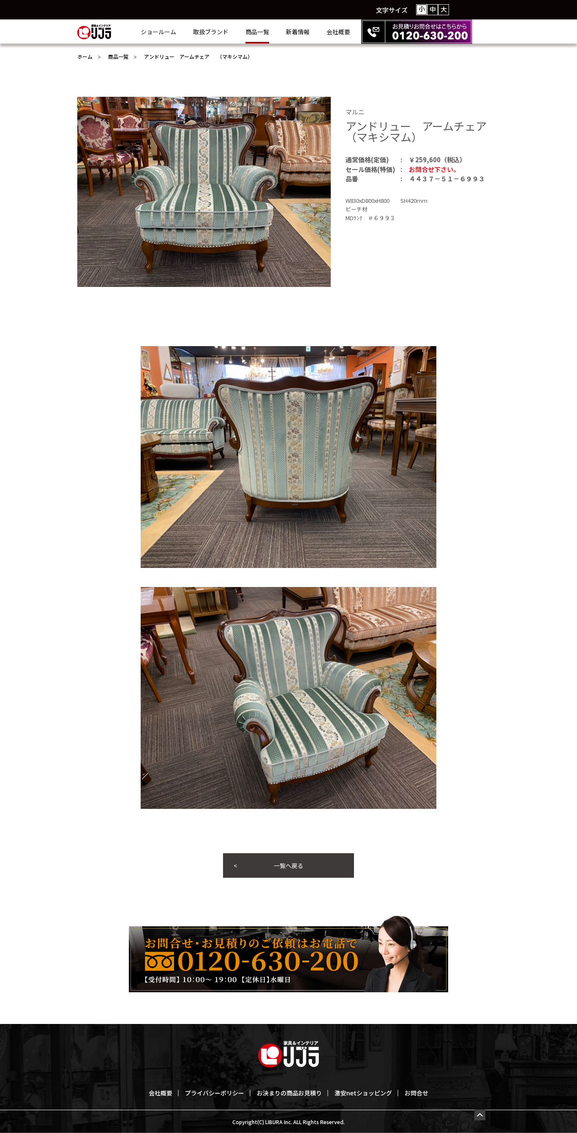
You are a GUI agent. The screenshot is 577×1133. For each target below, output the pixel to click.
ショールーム (158, 31)
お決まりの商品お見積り (289, 1093)
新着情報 (298, 31)
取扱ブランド (211, 31)
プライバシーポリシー (214, 1093)
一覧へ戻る (288, 865)
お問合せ (416, 1093)
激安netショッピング (363, 1093)
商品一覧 (257, 31)
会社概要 (338, 31)
